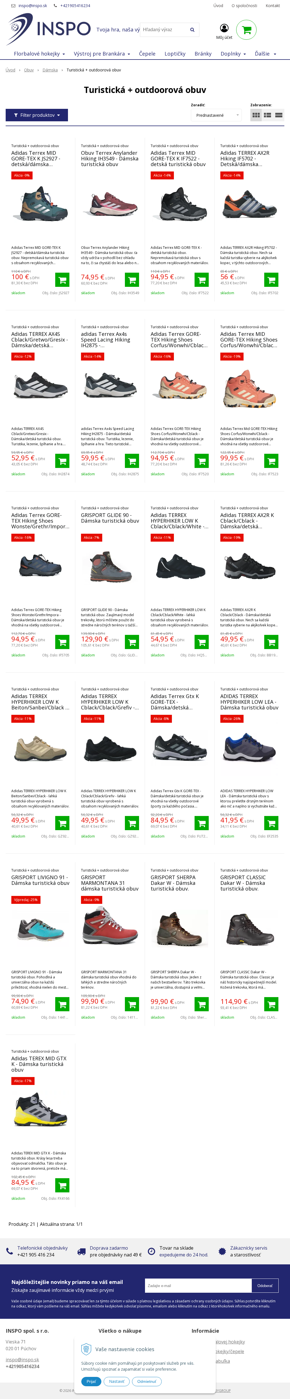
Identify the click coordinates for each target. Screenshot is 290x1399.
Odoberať (265, 1286)
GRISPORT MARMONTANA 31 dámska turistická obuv (109, 883)
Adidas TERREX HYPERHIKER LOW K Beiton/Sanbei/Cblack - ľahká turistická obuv (39, 705)
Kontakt (273, 5)
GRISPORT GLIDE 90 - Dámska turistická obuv (110, 518)
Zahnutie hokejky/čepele (217, 1351)
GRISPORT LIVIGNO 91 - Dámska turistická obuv (40, 880)
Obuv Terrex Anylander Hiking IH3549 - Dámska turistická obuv (109, 158)
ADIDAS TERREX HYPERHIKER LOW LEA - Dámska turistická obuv (249, 702)
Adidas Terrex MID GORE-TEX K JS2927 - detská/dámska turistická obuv (35, 161)
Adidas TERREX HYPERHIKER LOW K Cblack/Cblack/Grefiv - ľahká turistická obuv (108, 705)
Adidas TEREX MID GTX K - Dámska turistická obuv (38, 1064)
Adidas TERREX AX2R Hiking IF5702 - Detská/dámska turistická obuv (244, 161)
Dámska (50, 70)
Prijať (91, 1381)
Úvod (218, 5)
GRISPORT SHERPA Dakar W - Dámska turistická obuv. (173, 883)
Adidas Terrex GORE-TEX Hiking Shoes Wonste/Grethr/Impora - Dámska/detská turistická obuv (39, 526)
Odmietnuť (146, 1381)
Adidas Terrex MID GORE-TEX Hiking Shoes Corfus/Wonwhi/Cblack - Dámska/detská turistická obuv (249, 345)
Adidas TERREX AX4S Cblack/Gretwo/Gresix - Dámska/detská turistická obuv (39, 342)
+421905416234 (75, 5)
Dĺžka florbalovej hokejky (218, 1342)
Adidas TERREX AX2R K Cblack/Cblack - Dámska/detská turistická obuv (247, 523)
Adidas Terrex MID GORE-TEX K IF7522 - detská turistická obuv (178, 158)
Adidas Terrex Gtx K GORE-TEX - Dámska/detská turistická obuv (175, 705)
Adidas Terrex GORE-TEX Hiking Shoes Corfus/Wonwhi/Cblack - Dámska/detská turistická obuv (178, 345)
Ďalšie (263, 53)
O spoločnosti (244, 5)
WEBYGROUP (220, 1390)
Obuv (29, 70)
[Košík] (246, 30)
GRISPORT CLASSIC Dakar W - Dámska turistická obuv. (243, 883)
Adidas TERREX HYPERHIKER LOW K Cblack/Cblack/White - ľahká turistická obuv (177, 523)
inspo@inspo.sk (33, 5)
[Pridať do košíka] (62, 280)
